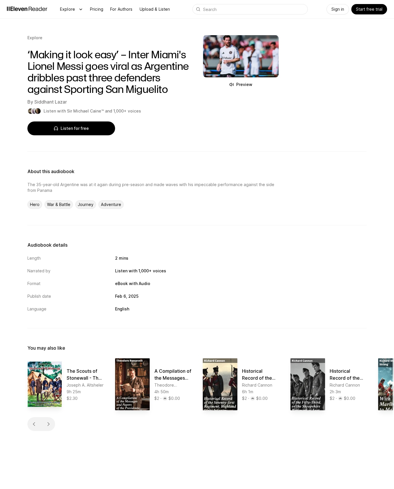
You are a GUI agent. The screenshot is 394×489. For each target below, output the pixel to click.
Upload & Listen (155, 9)
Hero (35, 204)
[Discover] (81, 9)
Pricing (96, 9)
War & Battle (58, 204)
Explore (67, 9)
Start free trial (369, 9)
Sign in (337, 9)
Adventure (111, 204)
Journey (85, 204)
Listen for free (75, 128)
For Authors (121, 9)
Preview (244, 84)
